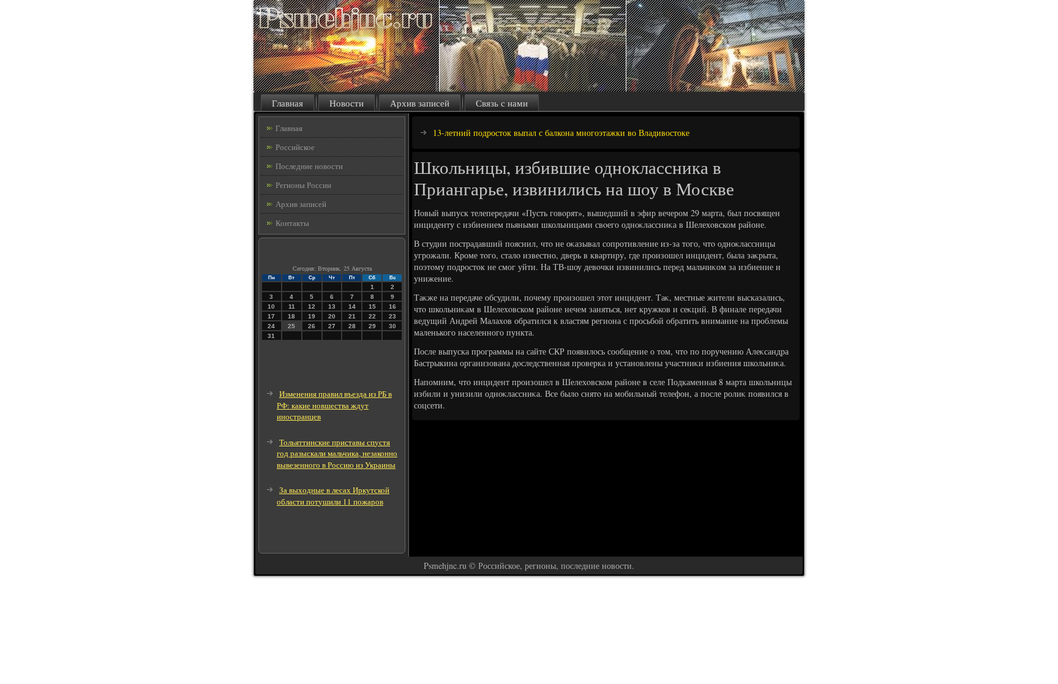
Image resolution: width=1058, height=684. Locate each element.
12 (311, 306)
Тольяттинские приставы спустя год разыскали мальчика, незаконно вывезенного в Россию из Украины (337, 453)
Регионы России (303, 184)
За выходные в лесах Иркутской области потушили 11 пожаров (333, 495)
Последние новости (309, 165)
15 (372, 306)
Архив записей (419, 103)
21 (352, 316)
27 (332, 326)
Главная (287, 103)
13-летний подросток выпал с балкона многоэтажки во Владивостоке (561, 132)
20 (332, 316)
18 (291, 316)
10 (271, 306)
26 (311, 326)
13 (332, 306)
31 (271, 336)
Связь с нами (502, 103)
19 (311, 316)
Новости (346, 103)
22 (372, 316)
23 (392, 316)
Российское (295, 146)
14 (352, 306)
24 (271, 326)
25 (291, 326)
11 (291, 306)
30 (392, 326)
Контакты (292, 222)
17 (271, 316)
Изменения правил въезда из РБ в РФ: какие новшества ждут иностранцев (334, 405)
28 (352, 326)
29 (372, 326)
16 (392, 306)
